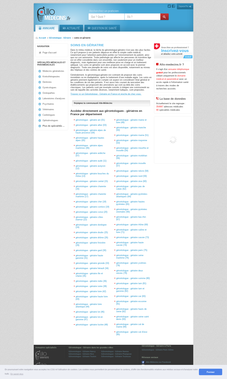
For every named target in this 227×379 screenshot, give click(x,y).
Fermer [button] (211, 372)
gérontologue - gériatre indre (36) (91, 281)
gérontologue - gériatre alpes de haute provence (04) (91, 131)
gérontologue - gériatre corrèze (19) (92, 207)
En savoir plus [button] (16, 374)
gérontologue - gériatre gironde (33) (92, 263)
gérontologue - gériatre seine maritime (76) (129, 256)
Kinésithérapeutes (51, 76)
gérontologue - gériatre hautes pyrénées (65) (130, 202)
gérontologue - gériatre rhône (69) (132, 224)
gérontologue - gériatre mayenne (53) (131, 141)
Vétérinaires (48, 109)
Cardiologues (49, 115)
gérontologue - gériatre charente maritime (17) (91, 195)
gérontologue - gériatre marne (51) (132, 135)
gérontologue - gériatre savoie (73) (132, 237)
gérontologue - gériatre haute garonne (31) (89, 256)
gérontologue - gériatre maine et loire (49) (131, 121)
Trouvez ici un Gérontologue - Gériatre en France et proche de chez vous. (105, 94)
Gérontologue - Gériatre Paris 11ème (157, 350)
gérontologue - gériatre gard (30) (91, 250)
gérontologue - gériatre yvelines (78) (131, 264)
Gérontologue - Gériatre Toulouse (116, 356)
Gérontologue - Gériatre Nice (81, 354)
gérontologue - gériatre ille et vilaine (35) (89, 274)
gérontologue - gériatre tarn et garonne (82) (130, 289)
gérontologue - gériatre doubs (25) (92, 232)
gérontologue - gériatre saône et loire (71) (131, 230)
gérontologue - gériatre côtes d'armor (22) (89, 218)
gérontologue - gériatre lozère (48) (92, 324)
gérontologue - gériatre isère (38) (91, 286)
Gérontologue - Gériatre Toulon (82, 356)
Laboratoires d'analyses (54, 98)
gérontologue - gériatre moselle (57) (131, 164)
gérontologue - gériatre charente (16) (91, 187)
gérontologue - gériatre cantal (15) (92, 181)
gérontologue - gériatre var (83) (131, 296)
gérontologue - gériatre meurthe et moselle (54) (132, 149)
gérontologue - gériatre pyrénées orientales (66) (131, 210)
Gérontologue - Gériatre (60, 38)
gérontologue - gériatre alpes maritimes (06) (89, 146)
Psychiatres (48, 104)
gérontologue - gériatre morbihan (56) (131, 156)
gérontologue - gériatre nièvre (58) (132, 171)
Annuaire (49, 28)
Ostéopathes (49, 93)
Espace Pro (183, 6)
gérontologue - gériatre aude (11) (91, 161)
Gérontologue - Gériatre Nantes (115, 351)
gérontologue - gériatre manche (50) (131, 128)
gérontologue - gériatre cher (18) (91, 201)
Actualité (73, 28)
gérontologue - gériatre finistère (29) (90, 243)
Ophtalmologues (50, 120)
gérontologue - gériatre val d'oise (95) (131, 333)
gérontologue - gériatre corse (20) (91, 212)
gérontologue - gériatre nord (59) (131, 176)
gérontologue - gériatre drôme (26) (92, 237)
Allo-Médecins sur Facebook (158, 362)
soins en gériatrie (82, 38)
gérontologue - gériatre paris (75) (131, 250)
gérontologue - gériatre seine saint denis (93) (132, 317)
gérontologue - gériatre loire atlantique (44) (89, 305)
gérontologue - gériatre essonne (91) (131, 302)
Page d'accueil (50, 52)
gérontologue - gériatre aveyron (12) (90, 167)
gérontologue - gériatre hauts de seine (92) (131, 310)
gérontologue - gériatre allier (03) (91, 125)
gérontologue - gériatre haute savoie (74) (130, 243)
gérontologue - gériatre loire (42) (91, 291)
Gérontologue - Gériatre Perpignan (116, 354)
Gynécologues (49, 87)
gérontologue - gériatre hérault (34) (92, 268)
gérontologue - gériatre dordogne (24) (91, 225)
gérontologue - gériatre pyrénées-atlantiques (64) (132, 195)
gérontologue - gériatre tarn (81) (131, 283)
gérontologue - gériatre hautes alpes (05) (90, 139)
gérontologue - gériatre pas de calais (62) (130, 187)
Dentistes (47, 82)
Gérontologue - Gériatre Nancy (82, 351)
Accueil (42, 38)
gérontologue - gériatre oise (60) (131, 181)
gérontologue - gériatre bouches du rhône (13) (92, 174)
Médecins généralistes (53, 71)
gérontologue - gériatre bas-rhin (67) (131, 218)
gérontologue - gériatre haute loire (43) (92, 297)
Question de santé (104, 28)
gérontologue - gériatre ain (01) (90, 120)
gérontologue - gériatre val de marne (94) (130, 325)
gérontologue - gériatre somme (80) (133, 278)
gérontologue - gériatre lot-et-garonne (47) (89, 318)
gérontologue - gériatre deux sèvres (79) (129, 271)
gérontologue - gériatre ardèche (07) (90, 154)
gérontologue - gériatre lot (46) (90, 312)
